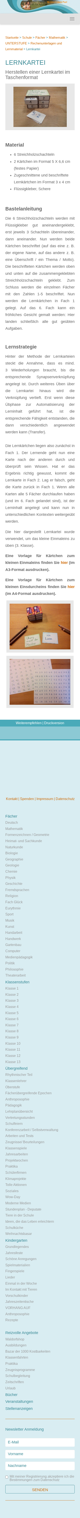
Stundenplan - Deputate (23, 1209)
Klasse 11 (12, 1049)
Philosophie (14, 969)
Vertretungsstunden (20, 1117)
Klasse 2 (12, 994)
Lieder (10, 1277)
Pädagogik (13, 1105)
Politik (10, 963)
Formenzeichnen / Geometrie (27, 835)
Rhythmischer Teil (18, 1075)
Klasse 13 (12, 1062)
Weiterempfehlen (29, 723)
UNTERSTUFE (16, 43)
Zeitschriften (14, 1382)
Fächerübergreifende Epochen (28, 1093)
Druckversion (54, 723)
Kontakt (12, 799)
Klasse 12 (12, 1056)
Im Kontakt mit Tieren (21, 1289)
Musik (9, 920)
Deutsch (11, 822)
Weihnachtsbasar (18, 1234)
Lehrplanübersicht (19, 1111)
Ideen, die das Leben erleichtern (29, 1221)
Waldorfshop (14, 1339)
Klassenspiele (16, 1148)
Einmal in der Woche (21, 1283)
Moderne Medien (18, 1203)
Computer (12, 951)
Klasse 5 (12, 1013)
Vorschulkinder (16, 1295)
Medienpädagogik (19, 957)
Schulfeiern (14, 1123)
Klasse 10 (12, 1043)
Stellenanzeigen (19, 1408)
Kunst (9, 926)
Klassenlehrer (15, 1081)
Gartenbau (13, 945)
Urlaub (10, 1388)
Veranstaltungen (19, 1401)
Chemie (11, 871)
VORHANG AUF (18, 1308)
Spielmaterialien (17, 1265)
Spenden (27, 799)
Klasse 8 (12, 1031)
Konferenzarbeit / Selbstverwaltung (31, 1130)
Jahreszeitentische (19, 1301)
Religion (11, 896)
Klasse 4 (12, 1007)
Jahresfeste (14, 1253)
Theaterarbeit (15, 975)
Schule (27, 37)
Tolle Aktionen (16, 1185)
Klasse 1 (12, 988)
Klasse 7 (12, 1025)
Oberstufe (12, 1087)
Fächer (40, 37)
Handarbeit (13, 932)
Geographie (14, 859)
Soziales (12, 1191)
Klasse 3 (12, 1000)
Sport (9, 914)
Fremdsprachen (17, 890)
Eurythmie (13, 908)
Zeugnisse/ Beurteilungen (24, 1142)
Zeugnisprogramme (20, 1370)
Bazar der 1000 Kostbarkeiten (27, 1351)
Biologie (11, 853)
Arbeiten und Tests (19, 1136)
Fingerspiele (14, 1271)
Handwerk (13, 939)
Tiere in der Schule (19, 1215)
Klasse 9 (12, 1037)
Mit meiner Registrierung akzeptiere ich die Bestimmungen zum (42, 1478)
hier (64, 562)
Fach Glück (14, 902)
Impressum (45, 799)
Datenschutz (65, 799)
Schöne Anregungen (20, 1259)
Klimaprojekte (15, 1179)
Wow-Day (12, 1197)
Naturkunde (14, 847)
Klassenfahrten (16, 1357)
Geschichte (13, 884)
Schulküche (14, 1228)
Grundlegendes (17, 1247)
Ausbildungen (15, 1345)
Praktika (11, 1166)
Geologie (12, 865)
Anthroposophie (17, 1099)
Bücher (11, 1395)
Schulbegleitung (17, 1376)
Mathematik (57, 37)
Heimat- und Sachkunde (23, 841)
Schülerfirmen (15, 1172)
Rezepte (11, 1320)
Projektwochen (16, 1160)
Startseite (12, 37)
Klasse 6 (12, 1019)
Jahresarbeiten (16, 1154)
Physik (10, 878)
